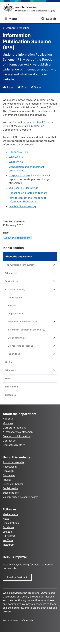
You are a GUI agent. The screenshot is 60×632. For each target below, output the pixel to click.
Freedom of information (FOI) (22, 321)
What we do (16, 161)
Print (24, 87)
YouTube (8, 540)
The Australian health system (19, 264)
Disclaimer (9, 475)
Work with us (11, 281)
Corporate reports (19, 175)
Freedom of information (16, 436)
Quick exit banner (13, 483)
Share (37, 87)
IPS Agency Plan (18, 151)
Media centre (10, 514)
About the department (17, 237)
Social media (10, 488)
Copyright (8, 470)
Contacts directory (14, 444)
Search (51, 18)
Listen (10, 87)
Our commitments (17, 337)
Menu (12, 18)
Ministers (8, 423)
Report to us (14, 353)
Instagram (8, 544)
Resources (10, 395)
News (8, 378)
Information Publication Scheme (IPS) (26, 329)
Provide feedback (17, 577)
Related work (11, 386)
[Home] (30, 8)
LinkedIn (7, 531)
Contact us (10, 362)
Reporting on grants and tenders (28, 192)
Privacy (7, 479)
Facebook (8, 527)
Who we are (16, 156)
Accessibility (10, 466)
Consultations (11, 523)
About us (8, 418)
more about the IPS (34, 122)
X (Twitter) (9, 536)
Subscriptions (11, 492)
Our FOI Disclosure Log (22, 206)
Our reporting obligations (20, 345)
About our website (13, 462)
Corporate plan (15, 313)
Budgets (12, 305)
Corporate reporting (18, 27)
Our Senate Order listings (23, 187)
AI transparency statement (18, 431)
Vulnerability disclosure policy (20, 497)
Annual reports (15, 297)
